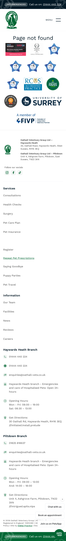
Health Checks (12, 204)
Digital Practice (25, 526)
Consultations (12, 195)
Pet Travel (9, 284)
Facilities (8, 311)
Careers (8, 338)
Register (8, 249)
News (6, 320)
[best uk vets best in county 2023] (15, 66)
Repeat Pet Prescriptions (18, 258)
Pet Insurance (12, 231)
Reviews (8, 329)
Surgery (8, 213)
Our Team (9, 302)
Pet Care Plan (11, 222)
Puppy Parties (11, 275)
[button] (58, 20)
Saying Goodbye (13, 266)
